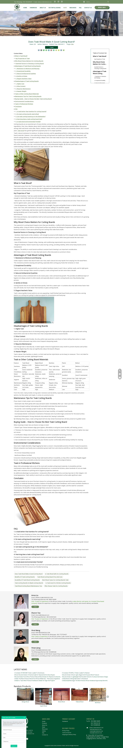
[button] (13, 717)
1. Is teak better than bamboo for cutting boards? (31, 111)
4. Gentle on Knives (21, 76)
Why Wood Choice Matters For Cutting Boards (29, 61)
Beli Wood (97, 702)
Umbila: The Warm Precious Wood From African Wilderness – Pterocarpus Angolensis (37, 678)
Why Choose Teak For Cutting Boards (56, 586)
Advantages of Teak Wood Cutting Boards (28, 66)
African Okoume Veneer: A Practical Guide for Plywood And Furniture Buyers (34, 675)
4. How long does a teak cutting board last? (29, 119)
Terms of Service (66, 732)
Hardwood (65, 721)
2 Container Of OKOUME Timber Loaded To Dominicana (29, 673)
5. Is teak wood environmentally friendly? (28, 121)
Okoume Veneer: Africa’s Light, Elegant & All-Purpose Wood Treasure (80, 675)
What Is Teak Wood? (21, 56)
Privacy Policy (65, 730)
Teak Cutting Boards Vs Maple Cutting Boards (29, 583)
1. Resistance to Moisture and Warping (27, 68)
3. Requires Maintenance (23, 89)
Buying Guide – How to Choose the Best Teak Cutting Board (33, 99)
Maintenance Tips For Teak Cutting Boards (28, 96)
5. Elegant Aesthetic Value (23, 78)
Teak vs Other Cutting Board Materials (27, 94)
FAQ (16, 109)
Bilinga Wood (25, 702)
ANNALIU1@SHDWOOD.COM (44, 2)
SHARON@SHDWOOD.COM (96, 731)
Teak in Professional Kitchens (24, 104)
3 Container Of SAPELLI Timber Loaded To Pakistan (76, 673)
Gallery (44, 731)
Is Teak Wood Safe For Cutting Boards (56, 574)
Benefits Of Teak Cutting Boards (25, 577)
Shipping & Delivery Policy (69, 734)
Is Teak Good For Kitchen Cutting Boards (58, 583)
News (43, 727)
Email (35, 606)
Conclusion (18, 106)
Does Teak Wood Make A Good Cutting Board (28, 574)
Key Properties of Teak (23, 58)
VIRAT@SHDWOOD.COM (95, 729)
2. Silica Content (20, 86)
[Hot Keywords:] (108, 2)
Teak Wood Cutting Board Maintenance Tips (28, 586)
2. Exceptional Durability (23, 71)
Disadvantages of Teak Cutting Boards (27, 81)
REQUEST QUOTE (102, 7)
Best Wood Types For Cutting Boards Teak (55, 580)
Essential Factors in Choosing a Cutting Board (30, 63)
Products (44, 723)
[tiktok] (27, 739)
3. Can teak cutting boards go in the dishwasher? (31, 116)
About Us (44, 725)
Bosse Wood (61, 702)
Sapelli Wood (43, 706)
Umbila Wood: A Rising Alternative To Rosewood (75, 678)
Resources (45, 729)
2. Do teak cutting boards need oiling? (27, 114)
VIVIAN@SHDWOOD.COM (96, 733)
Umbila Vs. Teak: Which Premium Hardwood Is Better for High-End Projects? (34, 680)
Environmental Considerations (24, 101)
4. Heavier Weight (21, 91)
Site (72, 44)
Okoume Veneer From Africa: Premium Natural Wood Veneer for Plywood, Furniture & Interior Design (37, 677)
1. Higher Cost (20, 84)
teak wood (21, 130)
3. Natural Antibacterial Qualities (26, 73)
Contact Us (45, 735)
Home (43, 721)
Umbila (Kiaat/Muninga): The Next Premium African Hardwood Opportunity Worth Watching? (85, 680)
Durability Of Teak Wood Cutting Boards (27, 580)
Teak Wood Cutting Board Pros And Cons (49, 577)
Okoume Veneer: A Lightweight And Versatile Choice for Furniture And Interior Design (85, 677)
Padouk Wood (79, 702)
